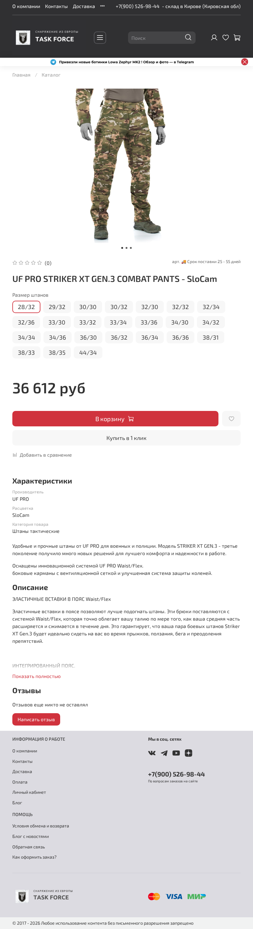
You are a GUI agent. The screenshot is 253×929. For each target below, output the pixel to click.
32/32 (180, 306)
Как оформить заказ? (34, 857)
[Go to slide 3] (131, 248)
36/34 (149, 337)
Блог (17, 802)
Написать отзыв (36, 719)
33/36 (149, 322)
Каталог (51, 74)
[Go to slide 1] (122, 248)
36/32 (119, 337)
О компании (26, 6)
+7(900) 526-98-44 (138, 6)
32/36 (26, 322)
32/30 (149, 306)
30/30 (88, 306)
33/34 (118, 322)
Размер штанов (30, 295)
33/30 (56, 322)
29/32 (57, 306)
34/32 (210, 322)
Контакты (56, 6)
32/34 (211, 306)
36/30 (88, 337)
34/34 (26, 337)
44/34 (88, 352)
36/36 (180, 337)
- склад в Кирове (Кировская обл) (201, 6)
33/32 (87, 322)
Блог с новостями (30, 836)
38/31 (211, 337)
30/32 (118, 306)
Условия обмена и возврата (40, 825)
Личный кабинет (29, 792)
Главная (21, 74)
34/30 (180, 322)
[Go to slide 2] (126, 248)
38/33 (26, 352)
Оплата (19, 782)
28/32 (26, 306)
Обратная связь (28, 846)
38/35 (57, 352)
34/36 (57, 337)
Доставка (84, 6)
